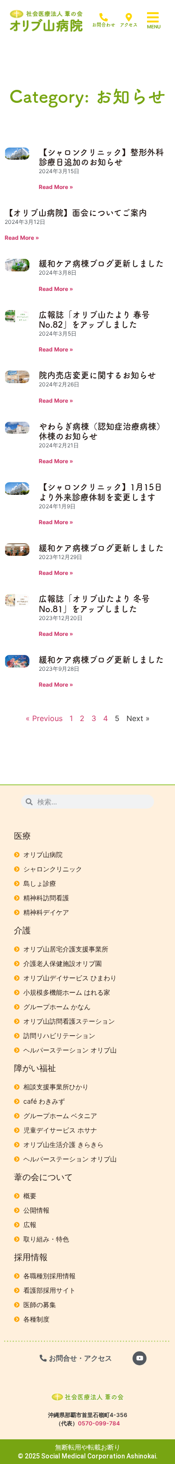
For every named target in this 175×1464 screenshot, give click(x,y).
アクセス (129, 24)
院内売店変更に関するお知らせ (97, 375)
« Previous (44, 718)
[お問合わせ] (103, 17)
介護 (22, 930)
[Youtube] (140, 1358)
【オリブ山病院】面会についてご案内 (76, 213)
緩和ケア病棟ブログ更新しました (101, 263)
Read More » (56, 186)
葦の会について (43, 1177)
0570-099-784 (99, 1423)
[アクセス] (129, 17)
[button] (158, 17)
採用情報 (31, 1257)
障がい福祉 (35, 1068)
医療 (22, 836)
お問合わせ (103, 24)
